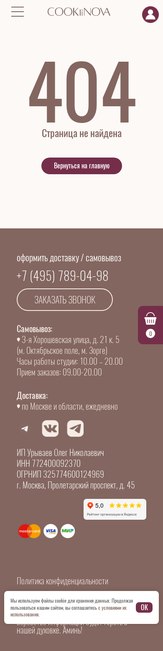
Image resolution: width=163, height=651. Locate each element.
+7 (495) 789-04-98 (63, 275)
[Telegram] (75, 428)
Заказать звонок (64, 299)
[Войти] (150, 14)
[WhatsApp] (25, 428)
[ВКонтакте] (50, 428)
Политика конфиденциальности (62, 580)
